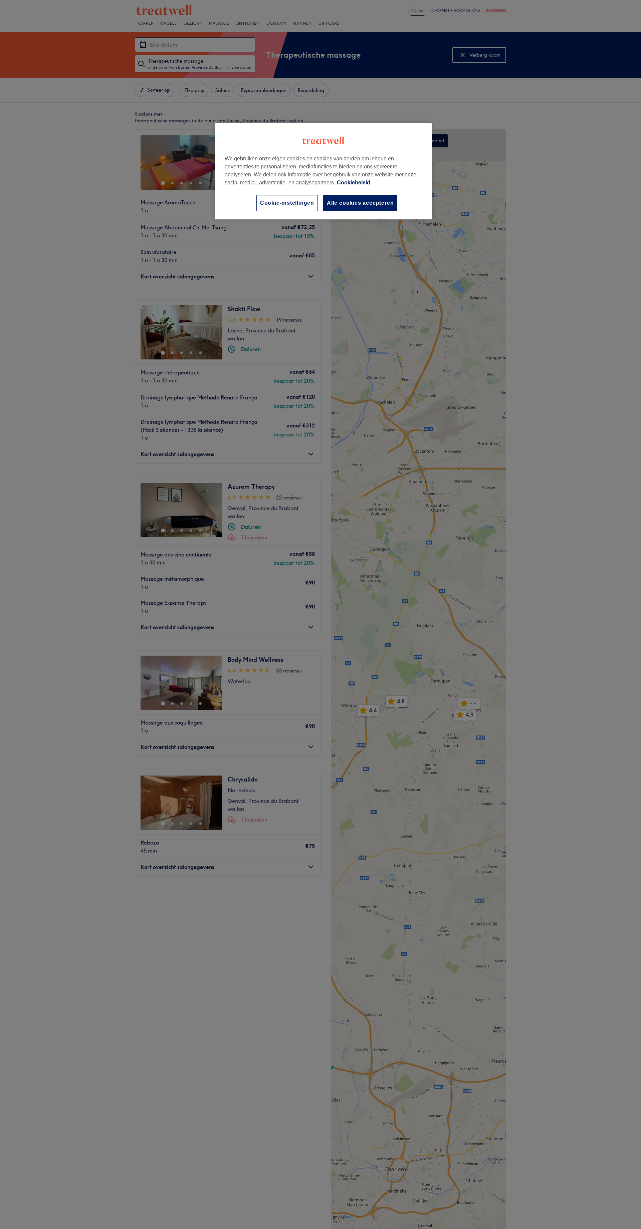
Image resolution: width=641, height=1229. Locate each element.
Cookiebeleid (353, 182)
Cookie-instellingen (287, 203)
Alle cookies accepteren (360, 203)
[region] (323, 171)
